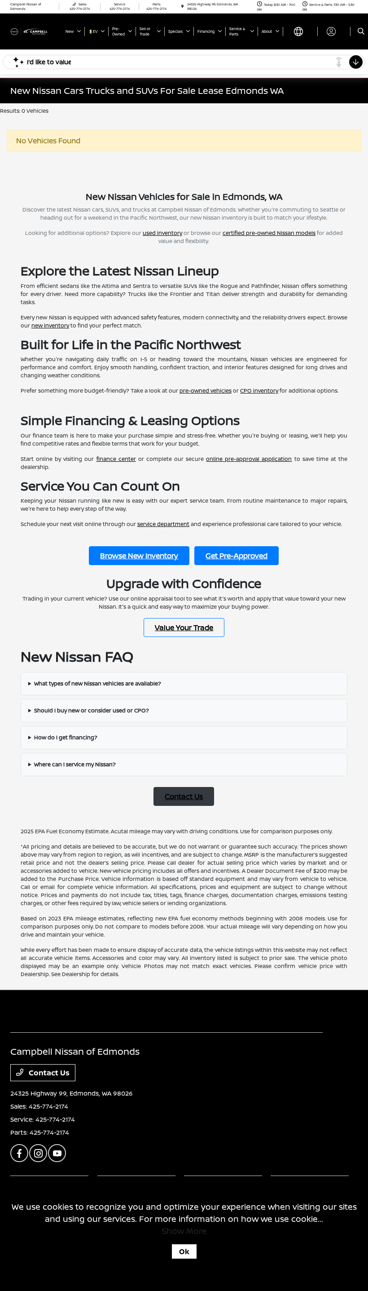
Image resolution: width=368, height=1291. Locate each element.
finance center (116, 459)
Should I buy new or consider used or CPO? (91, 710)
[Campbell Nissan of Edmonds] (34, 31)
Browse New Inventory (139, 556)
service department (163, 524)
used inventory (162, 233)
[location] (182, 6)
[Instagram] (38, 1153)
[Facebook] (19, 1153)
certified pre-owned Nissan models (269, 233)
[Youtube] (57, 1153)
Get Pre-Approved (236, 556)
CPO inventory (259, 390)
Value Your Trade (184, 627)
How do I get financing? (65, 737)
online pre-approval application (249, 459)
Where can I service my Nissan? (75, 764)
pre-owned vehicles (206, 390)
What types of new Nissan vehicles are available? (97, 683)
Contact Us (184, 796)
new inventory (50, 325)
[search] (361, 31)
